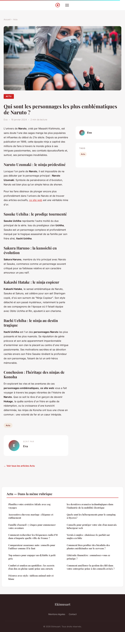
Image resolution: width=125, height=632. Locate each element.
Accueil (7, 19)
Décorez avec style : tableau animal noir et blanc (31, 577)
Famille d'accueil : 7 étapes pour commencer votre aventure (32, 526)
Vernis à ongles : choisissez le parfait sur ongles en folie (88, 536)
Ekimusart (62, 604)
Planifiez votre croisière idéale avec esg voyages (29, 506)
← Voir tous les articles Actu (19, 465)
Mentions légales (56, 614)
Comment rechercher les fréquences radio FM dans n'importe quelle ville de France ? (33, 536)
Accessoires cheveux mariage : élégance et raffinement (30, 516)
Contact (73, 614)
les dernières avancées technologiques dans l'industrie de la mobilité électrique (90, 506)
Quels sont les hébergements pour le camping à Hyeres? (91, 516)
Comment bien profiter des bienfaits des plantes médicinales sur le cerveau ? (88, 547)
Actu (15, 19)
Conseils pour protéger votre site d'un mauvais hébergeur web (92, 526)
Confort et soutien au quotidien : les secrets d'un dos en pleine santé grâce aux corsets (31, 567)
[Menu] (67, 5)
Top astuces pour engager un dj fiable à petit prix (31, 557)
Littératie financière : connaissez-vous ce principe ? (88, 557)
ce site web (35, 200)
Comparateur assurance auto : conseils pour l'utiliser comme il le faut (31, 547)
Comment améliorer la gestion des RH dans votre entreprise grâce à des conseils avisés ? (90, 567)
